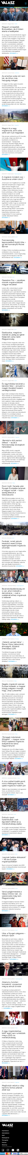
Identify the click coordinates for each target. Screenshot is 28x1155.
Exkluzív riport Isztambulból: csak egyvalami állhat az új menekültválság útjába (12, 820)
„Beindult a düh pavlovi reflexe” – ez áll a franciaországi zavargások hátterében (13, 443)
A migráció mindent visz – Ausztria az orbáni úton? (13, 178)
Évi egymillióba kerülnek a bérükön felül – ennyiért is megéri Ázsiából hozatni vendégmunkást (13, 387)
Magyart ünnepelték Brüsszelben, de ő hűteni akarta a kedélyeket (12, 29)
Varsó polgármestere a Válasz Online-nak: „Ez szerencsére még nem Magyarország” (12, 895)
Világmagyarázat (17, 173)
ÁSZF (3, 1135)
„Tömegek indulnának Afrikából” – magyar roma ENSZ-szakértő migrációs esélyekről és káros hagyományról (13, 741)
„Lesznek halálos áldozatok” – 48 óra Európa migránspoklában (14, 859)
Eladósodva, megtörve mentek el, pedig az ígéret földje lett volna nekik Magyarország (13, 336)
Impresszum (5, 1130)
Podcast (17, 638)
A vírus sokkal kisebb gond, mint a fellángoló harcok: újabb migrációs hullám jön (14, 783)
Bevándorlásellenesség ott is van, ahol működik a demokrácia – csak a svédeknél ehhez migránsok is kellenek (14, 593)
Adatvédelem (5, 1133)
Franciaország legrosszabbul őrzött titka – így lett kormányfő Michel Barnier (14, 243)
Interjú (13, 482)
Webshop (4, 1145)
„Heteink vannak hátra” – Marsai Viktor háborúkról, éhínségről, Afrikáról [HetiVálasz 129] (13, 645)
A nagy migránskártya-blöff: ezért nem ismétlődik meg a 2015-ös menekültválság (13, 1034)
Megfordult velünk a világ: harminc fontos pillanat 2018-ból (13, 1088)
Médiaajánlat (5, 1137)
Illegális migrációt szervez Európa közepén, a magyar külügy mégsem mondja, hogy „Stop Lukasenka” (13, 687)
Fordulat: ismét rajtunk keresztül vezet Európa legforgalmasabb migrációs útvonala (14, 544)
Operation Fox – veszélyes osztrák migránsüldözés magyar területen (13, 282)
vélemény (17, 72)
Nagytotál (16, 125)
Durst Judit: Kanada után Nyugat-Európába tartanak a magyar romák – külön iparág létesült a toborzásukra (13, 490)
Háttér (16, 23)
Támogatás (5, 1140)
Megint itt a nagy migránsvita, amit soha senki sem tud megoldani (13, 130)
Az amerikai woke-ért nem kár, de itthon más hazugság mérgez (13, 78)
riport (13, 277)
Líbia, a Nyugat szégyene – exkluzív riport (13, 934)
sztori (16, 236)
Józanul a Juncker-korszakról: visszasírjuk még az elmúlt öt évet (12, 984)
